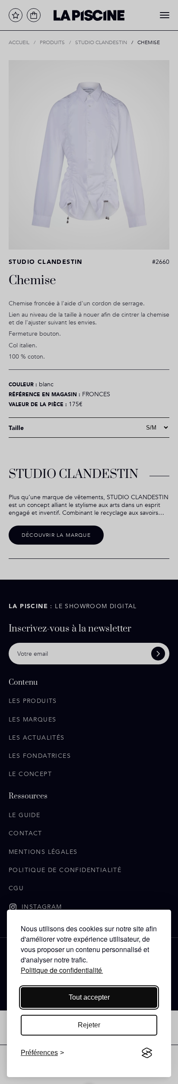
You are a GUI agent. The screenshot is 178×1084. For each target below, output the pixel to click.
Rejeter (89, 1025)
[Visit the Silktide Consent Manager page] (147, 1052)
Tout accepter (89, 997)
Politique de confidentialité (61, 970)
